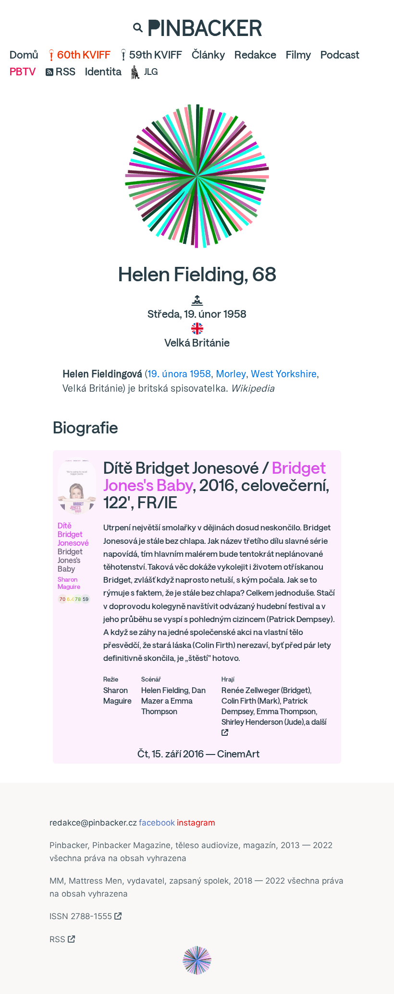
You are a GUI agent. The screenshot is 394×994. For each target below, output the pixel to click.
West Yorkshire (284, 373)
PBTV (23, 71)
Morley (231, 373)
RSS (65, 71)
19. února (167, 373)
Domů (24, 54)
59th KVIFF (155, 54)
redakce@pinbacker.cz (93, 822)
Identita (103, 71)
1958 (200, 373)
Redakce (255, 54)
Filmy (298, 54)
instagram (196, 822)
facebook (157, 822)
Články (208, 54)
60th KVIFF (84, 54)
